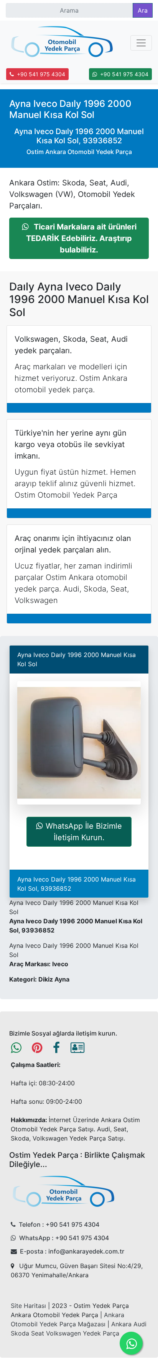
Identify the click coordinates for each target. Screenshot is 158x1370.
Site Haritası (28, 1305)
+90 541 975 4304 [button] (41, 74)
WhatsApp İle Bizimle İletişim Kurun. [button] (84, 831)
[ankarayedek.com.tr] (62, 43)
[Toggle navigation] (141, 43)
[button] (79, 238)
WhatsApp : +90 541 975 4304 (64, 1238)
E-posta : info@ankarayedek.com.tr (72, 1251)
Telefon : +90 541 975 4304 (59, 1224)
